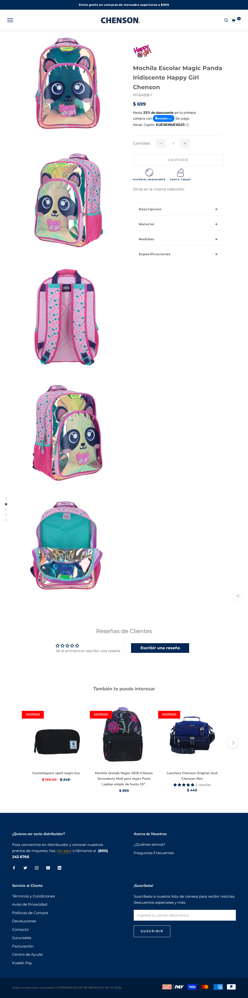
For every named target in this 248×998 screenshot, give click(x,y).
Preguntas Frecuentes (154, 853)
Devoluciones (24, 921)
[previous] (15, 742)
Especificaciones (154, 254)
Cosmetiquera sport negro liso (56, 773)
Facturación (22, 946)
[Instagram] (37, 868)
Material (146, 224)
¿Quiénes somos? (149, 844)
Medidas (146, 239)
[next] (232, 742)
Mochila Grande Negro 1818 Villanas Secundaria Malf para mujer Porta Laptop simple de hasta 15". (124, 779)
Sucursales (21, 937)
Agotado (178, 160)
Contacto (20, 929)
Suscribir (152, 931)
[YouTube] (48, 868)
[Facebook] (14, 868)
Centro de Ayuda (27, 954)
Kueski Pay (22, 963)
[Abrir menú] (10, 20)
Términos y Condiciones (33, 896)
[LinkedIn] (59, 868)
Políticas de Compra (30, 913)
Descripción (150, 209)
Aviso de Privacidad (29, 904)
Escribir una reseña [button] (160, 648)
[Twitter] (25, 868)
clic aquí (64, 850)
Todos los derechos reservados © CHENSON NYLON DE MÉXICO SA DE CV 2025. (67, 988)
